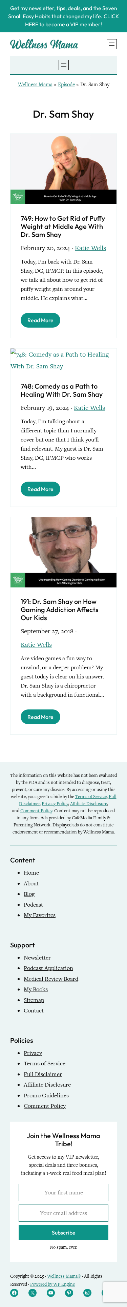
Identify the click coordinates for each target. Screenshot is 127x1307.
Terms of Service (91, 796)
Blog (29, 894)
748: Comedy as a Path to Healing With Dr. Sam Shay (62, 390)
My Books (36, 989)
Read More (40, 320)
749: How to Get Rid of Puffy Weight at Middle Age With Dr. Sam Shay (63, 226)
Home (31, 873)
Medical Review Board (51, 979)
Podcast (33, 905)
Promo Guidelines (46, 1095)
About (31, 883)
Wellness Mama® (64, 1276)
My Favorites (40, 915)
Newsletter (37, 958)
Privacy (33, 1053)
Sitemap (34, 1000)
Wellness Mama (35, 84)
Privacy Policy (55, 804)
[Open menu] (112, 44)
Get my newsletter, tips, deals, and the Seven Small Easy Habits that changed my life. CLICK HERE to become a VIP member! (63, 16)
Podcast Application (48, 968)
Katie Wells (90, 248)
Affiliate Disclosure (88, 804)
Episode (66, 84)
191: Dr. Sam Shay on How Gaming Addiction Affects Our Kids (60, 610)
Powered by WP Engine (52, 1284)
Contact (34, 1010)
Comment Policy (36, 811)
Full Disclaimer (43, 1074)
